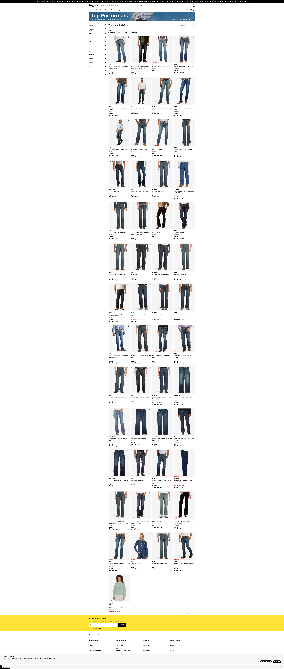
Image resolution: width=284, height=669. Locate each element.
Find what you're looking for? (187, 613)
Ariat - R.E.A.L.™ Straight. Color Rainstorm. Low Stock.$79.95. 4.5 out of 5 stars (162, 138)
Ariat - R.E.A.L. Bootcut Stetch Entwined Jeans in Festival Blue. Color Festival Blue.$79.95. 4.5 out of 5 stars (141, 221)
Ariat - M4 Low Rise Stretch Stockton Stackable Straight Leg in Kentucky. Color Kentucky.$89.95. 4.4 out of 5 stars (119, 510)
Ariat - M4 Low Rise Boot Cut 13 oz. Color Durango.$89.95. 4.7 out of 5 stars (162, 551)
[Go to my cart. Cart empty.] (193, 5)
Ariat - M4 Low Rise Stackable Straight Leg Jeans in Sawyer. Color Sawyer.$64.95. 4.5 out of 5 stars (119, 55)
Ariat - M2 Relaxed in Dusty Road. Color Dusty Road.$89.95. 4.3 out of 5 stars (141, 96)
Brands (172, 643)
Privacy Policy (52, 658)
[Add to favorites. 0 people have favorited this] (128, 37)
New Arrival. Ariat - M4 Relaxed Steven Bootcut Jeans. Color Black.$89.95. (141, 385)
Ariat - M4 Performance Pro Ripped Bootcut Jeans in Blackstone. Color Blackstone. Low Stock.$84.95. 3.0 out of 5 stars (119, 302)
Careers (91, 645)
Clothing (119, 32)
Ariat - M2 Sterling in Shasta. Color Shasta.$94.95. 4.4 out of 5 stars (162, 510)
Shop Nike (175, 19)
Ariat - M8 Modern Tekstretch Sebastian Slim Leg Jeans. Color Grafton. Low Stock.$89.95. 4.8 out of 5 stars (184, 551)
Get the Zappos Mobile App (96, 648)
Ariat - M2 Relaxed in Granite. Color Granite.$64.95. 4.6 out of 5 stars (184, 262)
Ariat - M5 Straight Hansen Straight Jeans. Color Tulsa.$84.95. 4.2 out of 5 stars (119, 138)
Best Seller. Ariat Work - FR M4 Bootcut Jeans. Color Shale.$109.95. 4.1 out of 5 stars (119, 179)
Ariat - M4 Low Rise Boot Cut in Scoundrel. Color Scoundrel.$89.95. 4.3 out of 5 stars (119, 385)
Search (140, 5)
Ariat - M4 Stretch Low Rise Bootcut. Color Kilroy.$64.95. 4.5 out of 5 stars (119, 262)
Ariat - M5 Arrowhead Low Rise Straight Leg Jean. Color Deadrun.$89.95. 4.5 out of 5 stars (141, 344)
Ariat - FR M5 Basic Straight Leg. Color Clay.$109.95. (141, 468)
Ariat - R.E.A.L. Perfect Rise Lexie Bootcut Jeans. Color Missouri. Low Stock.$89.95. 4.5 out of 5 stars (162, 344)
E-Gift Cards (146, 653)
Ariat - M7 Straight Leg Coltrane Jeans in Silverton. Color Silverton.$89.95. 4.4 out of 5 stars (141, 138)
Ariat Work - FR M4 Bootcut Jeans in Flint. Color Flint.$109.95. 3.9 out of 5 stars (141, 427)
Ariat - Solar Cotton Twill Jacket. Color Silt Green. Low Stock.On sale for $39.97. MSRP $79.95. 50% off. (119, 593)
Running (172, 650)
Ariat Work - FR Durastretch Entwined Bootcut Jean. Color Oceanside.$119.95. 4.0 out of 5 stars (119, 427)
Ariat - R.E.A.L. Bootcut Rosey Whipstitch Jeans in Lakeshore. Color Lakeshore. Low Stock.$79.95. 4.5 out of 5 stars (141, 510)
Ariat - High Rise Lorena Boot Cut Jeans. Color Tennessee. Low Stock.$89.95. (162, 55)
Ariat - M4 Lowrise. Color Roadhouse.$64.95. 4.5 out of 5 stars (141, 262)
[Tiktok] (93, 634)
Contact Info (119, 645)
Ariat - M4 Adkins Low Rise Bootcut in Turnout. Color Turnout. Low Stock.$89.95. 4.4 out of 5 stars (184, 344)
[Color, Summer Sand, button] (112, 603)
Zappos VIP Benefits (94, 653)
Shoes (172, 653)
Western (134, 32)
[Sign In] (190, 5)
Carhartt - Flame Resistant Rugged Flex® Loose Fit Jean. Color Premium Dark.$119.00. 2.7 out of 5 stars (184, 427)
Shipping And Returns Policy (123, 650)
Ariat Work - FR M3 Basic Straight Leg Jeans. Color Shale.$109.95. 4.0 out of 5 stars (162, 262)
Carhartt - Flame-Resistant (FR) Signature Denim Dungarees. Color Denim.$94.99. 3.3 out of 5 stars (184, 179)
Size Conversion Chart (149, 643)
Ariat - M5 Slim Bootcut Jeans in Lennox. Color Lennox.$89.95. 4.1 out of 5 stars (184, 302)
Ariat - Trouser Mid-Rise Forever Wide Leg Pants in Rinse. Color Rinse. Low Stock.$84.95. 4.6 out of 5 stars (184, 510)
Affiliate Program (147, 645)
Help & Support (191, 10)
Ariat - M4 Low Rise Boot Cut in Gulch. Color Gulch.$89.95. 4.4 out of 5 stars (119, 221)
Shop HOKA (183, 19)
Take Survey (146, 650)
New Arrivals (173, 648)
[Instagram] (89, 634)
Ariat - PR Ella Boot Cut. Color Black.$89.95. (162, 221)
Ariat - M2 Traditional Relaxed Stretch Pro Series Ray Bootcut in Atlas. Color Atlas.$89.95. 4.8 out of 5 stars (141, 55)
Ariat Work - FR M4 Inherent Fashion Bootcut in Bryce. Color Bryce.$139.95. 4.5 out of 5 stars (184, 385)
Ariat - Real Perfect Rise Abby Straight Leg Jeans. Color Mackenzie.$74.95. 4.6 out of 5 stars (184, 96)
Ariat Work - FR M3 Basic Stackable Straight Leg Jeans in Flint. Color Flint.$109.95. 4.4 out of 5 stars (162, 427)
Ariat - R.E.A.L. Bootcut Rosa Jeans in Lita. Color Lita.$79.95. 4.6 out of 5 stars (184, 55)
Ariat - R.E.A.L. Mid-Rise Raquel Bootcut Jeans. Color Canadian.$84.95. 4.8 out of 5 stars (184, 138)
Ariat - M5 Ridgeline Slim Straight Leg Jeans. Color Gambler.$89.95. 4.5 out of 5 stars (162, 96)
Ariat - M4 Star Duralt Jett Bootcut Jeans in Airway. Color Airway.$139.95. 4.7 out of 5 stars (162, 468)
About (90, 643)
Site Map (145, 648)
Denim (126, 32)
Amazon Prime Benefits (95, 650)
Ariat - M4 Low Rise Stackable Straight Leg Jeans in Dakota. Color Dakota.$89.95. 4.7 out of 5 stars (119, 344)
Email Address (94, 625)
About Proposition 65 (121, 653)
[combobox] (118, 5)
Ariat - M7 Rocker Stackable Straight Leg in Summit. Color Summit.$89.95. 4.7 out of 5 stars (119, 96)
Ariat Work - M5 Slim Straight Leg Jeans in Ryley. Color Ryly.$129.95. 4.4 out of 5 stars (119, 468)
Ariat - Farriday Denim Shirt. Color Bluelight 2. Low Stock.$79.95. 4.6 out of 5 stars (141, 551)
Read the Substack (149, 1)
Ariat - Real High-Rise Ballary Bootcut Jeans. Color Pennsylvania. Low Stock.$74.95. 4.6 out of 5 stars (141, 179)
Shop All (191, 19)
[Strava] (98, 634)
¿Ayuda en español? (121, 648)
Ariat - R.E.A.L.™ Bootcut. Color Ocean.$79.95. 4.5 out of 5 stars (184, 221)
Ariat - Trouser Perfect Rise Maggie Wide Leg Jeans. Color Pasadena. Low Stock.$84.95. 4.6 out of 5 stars (119, 551)
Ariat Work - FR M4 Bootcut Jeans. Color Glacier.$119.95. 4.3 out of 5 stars (162, 179)
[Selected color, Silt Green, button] (110, 603)
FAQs (117, 643)
